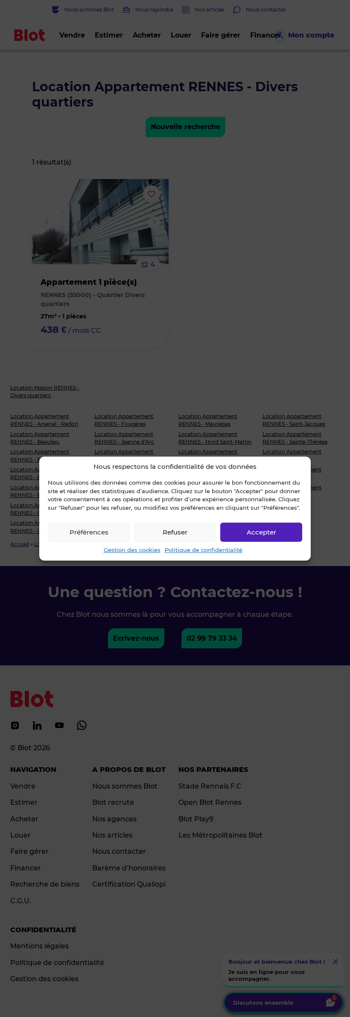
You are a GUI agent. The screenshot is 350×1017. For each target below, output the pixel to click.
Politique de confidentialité (203, 549)
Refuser (175, 532)
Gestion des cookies (132, 549)
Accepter (261, 532)
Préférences (89, 532)
